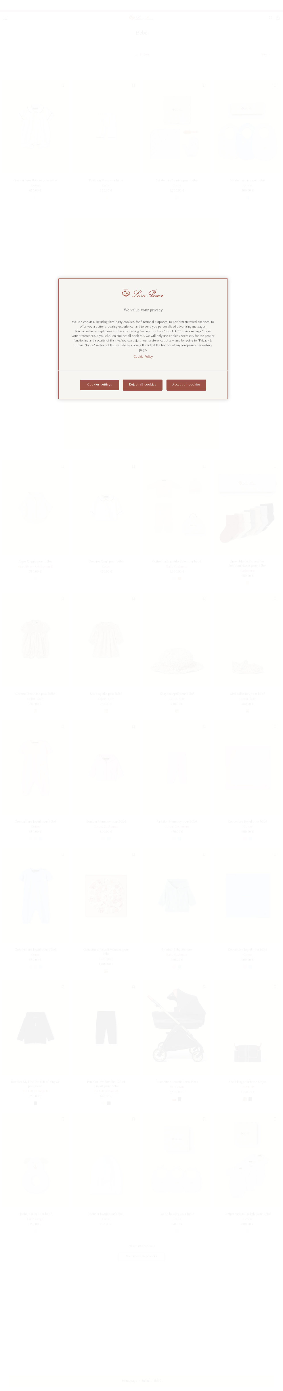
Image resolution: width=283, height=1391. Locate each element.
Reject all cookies (142, 384)
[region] (143, 338)
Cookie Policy (143, 357)
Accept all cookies (186, 384)
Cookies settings (99, 384)
